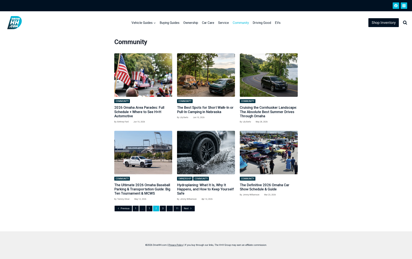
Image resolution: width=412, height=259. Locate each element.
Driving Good (262, 23)
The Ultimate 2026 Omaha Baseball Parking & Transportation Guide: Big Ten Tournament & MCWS (142, 189)
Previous (125, 208)
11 (177, 208)
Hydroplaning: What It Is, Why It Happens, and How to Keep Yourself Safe (205, 189)
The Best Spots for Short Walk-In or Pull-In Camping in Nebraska (205, 110)
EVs (278, 23)
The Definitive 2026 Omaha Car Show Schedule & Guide (264, 187)
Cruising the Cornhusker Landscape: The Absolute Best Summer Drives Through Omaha (268, 112)
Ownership (190, 23)
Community (241, 23)
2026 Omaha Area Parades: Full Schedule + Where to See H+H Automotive (139, 112)
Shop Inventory (384, 23)
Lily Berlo (184, 117)
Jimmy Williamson (188, 199)
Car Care (208, 23)
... (142, 208)
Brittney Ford (123, 122)
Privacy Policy (176, 245)
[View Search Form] (403, 22)
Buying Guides (169, 23)
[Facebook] (396, 5)
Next (186, 208)
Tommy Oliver (123, 199)
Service (223, 23)
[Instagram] (404, 5)
